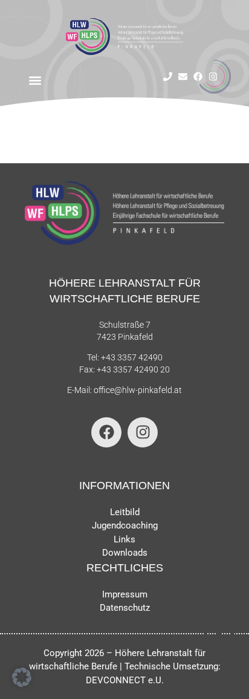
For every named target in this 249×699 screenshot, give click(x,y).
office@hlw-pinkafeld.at (138, 390)
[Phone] (167, 76)
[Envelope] (182, 76)
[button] (35, 81)
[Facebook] (197, 76)
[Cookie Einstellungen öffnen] (21, 683)
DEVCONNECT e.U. (125, 680)
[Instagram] (213, 76)
